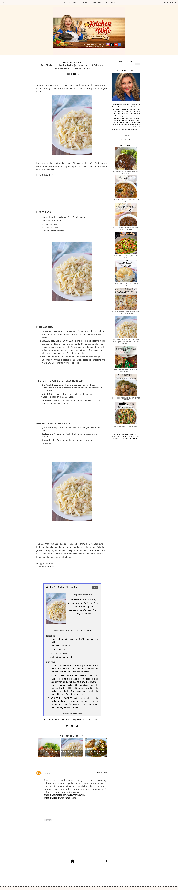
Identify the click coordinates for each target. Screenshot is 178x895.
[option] (48, 747)
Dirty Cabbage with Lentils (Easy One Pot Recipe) (126, 257)
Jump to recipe (72, 74)
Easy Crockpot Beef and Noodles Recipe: (126, 426)
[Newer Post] (38, 861)
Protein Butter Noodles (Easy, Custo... (95, 752)
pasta (84, 720)
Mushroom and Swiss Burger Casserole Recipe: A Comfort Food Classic (126, 313)
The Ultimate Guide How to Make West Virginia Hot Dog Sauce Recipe (125, 229)
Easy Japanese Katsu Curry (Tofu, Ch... (72, 752)
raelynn (47, 773)
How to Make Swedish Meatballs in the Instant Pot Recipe (126, 399)
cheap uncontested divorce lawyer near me (64, 794)
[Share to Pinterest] (77, 726)
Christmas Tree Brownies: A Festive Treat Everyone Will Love (126, 371)
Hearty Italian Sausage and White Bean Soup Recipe (126, 201)
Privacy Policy (111, 2)
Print (95, 587)
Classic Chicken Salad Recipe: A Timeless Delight (126, 285)
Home (64, 2)
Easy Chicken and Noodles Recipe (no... (49, 752)
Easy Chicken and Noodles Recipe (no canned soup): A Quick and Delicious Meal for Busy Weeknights (126, 342)
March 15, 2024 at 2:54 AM (102, 772)
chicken (60, 720)
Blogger (135, 438)
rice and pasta (93, 720)
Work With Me (97, 2)
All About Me (73, 2)
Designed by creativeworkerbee (165, 888)
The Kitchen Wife (7, 888)
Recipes (84, 2)
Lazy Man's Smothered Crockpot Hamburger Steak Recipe (126, 173)
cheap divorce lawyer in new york (60, 797)
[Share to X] (67, 726)
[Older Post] (105, 861)
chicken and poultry (73, 720)
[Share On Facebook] (72, 726)
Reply (48, 820)
